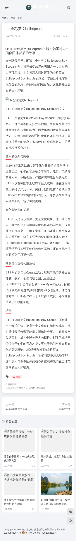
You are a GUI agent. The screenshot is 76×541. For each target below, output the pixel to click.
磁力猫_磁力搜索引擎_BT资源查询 (39, 529)
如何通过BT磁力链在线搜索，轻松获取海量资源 (55, 501)
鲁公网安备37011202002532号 (41, 532)
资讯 (13, 17)
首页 (6, 17)
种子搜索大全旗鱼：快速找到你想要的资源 (19, 501)
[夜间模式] (70, 520)
